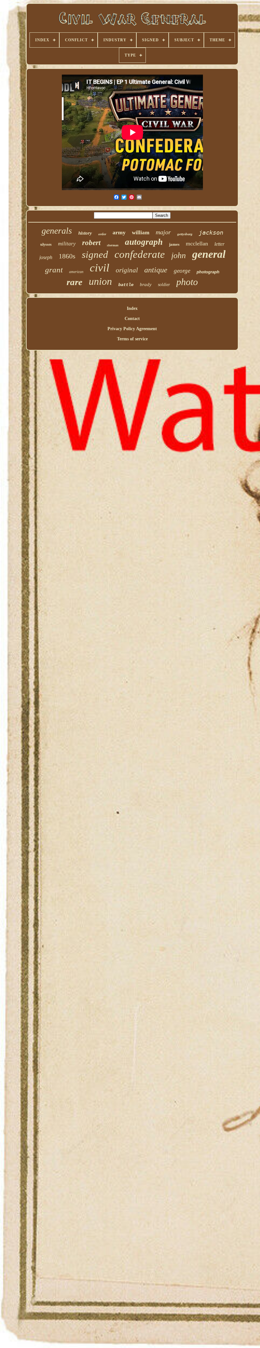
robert (91, 243)
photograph (208, 272)
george (182, 270)
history (85, 233)
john (178, 255)
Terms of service (132, 339)
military (67, 244)
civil (99, 268)
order (102, 234)
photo (187, 282)
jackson (211, 232)
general (208, 254)
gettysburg (184, 234)
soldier (164, 284)
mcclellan (197, 243)
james (174, 244)
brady (146, 284)
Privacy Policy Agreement (132, 328)
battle (125, 284)
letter (219, 244)
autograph (144, 242)
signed (95, 254)
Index (132, 308)
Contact (132, 318)
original (127, 270)
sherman (113, 245)
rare (74, 282)
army (119, 232)
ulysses (46, 244)
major (163, 232)
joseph (45, 257)
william (140, 233)
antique (155, 270)
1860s (67, 256)
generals (57, 231)
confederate (139, 254)
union (100, 281)
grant (54, 269)
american (76, 272)
